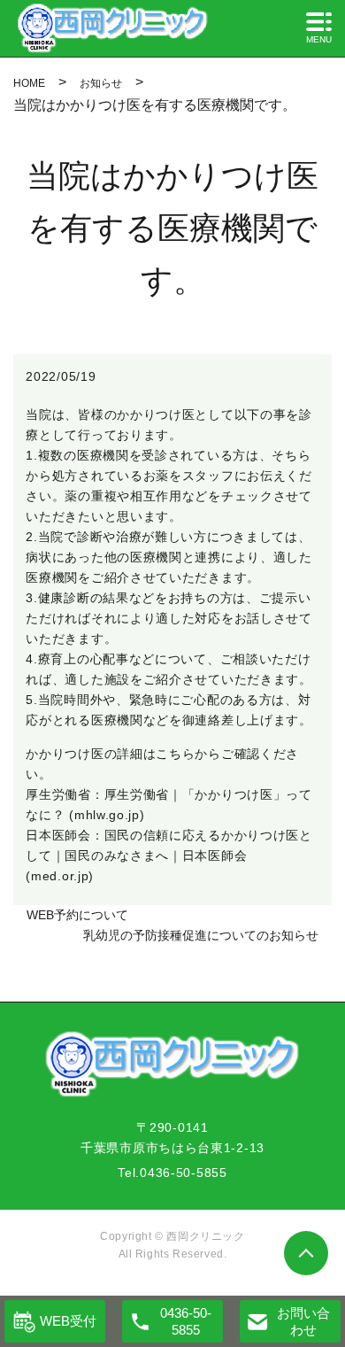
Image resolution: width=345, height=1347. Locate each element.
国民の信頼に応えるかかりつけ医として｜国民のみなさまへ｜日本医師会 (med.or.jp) (168, 855)
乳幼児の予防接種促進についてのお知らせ (200, 935)
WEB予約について (77, 915)
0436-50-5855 (183, 1172)
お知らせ (101, 83)
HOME (29, 83)
